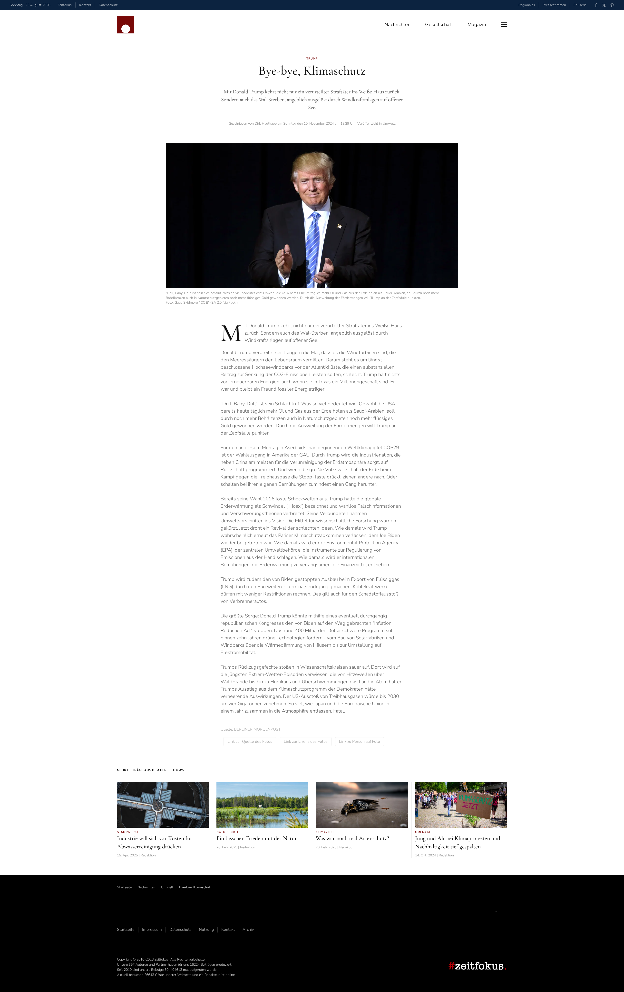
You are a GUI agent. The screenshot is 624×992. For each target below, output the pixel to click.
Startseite (126, 929)
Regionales (526, 5)
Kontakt (85, 5)
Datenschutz (108, 5)
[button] (504, 24)
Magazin (477, 24)
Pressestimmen (554, 5)
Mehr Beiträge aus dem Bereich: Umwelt (153, 770)
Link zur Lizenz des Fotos (306, 741)
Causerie (580, 5)
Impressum (152, 929)
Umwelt (389, 123)
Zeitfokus (65, 5)
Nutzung (206, 929)
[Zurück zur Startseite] (125, 25)
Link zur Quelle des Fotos (249, 741)
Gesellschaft (439, 24)
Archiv (248, 929)
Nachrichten (397, 24)
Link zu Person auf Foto (359, 741)
